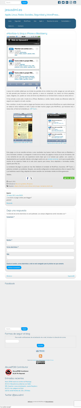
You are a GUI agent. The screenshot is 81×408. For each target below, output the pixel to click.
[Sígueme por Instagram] (44, 88)
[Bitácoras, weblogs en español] (40, 351)
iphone (30, 186)
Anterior (10, 276)
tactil (48, 186)
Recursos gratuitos (21, 184)
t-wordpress (43, 186)
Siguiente (70, 276)
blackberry (22, 186)
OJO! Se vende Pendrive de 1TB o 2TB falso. (17, 391)
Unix (34, 21)
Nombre (9, 240)
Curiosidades (65, 21)
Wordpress (30, 184)
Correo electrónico (13, 247)
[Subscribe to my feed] (40, 356)
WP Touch (33, 109)
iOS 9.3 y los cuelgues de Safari (14, 388)
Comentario (11, 217)
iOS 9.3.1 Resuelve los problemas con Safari (18, 384)
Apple (41, 21)
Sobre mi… (11, 26)
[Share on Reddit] (35, 178)
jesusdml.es (13, 10)
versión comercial (53, 159)
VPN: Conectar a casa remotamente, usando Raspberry (21, 386)
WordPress (27, 21)
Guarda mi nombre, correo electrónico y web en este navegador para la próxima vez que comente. (35, 264)
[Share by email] (42, 178)
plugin (37, 186)
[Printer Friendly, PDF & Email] (68, 178)
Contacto (20, 26)
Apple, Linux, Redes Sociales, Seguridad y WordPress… (32, 14)
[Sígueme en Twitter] (40, 88)
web (51, 186)
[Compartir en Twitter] (31, 178)
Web (8, 254)
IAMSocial (30, 401)
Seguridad (17, 21)
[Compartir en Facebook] (27, 178)
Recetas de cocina (52, 21)
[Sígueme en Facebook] (36, 88)
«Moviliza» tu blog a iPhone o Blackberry (27, 33)
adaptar (16, 186)
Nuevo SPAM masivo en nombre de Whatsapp (18, 382)
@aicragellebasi (49, 401)
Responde (9, 203)
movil (33, 186)
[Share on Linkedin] (38, 178)
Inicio (9, 21)
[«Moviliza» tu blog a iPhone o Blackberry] (40, 61)
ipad (26, 186)
